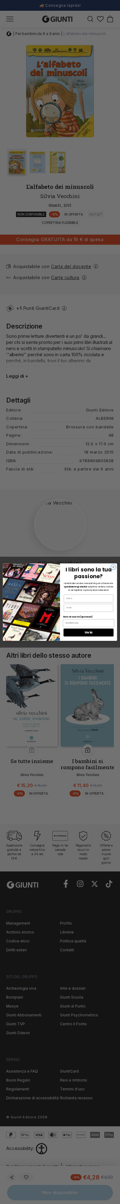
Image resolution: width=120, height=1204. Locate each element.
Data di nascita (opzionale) (78, 616)
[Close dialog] (113, 567)
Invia (88, 632)
